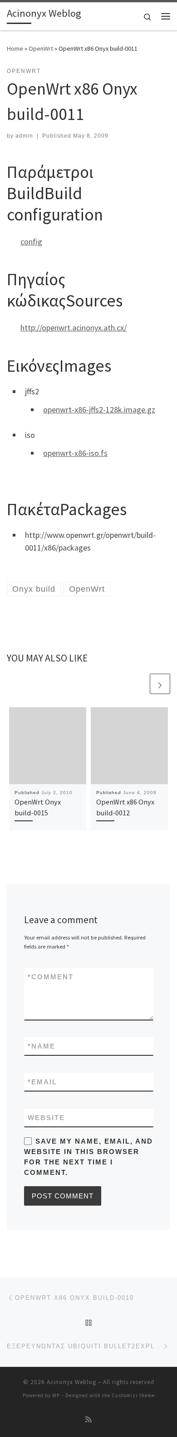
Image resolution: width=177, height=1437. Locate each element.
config (31, 241)
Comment (51, 977)
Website (46, 1117)
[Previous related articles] (138, 684)
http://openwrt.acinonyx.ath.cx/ (73, 327)
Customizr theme (133, 1395)
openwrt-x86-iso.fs (75, 453)
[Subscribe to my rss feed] (88, 1419)
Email (42, 1082)
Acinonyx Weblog (71, 1382)
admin (24, 136)
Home (15, 48)
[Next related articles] (160, 684)
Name (41, 1046)
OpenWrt (41, 48)
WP (56, 1395)
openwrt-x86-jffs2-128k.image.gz (99, 409)
